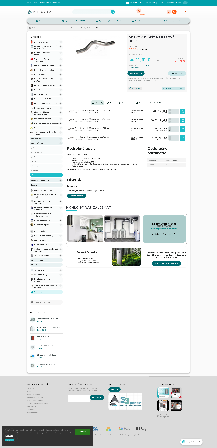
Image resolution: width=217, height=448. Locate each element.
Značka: (133, 67)
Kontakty (150, 3)
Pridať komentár (77, 196)
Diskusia (142, 103)
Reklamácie (31, 406)
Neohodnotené (144, 49)
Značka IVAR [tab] (155, 103)
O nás (160, 3)
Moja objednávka (33, 412)
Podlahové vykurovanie (141, 20)
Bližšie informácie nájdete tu (166, 263)
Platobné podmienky (35, 400)
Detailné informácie (177, 73)
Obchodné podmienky (35, 397)
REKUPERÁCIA (164, 226)
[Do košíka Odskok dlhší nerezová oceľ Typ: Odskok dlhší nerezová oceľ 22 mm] (182, 129)
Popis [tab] (112, 103)
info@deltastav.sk (114, 435)
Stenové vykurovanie (172, 20)
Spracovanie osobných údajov (39, 403)
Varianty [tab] (99, 103)
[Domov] (30, 28)
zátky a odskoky (171, 160)
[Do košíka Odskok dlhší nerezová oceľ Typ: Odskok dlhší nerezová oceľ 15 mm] (182, 111)
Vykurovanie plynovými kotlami (108, 20)
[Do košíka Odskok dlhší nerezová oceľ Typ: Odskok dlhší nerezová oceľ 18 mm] (182, 120)
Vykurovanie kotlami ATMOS (73, 20)
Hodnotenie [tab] (127, 103)
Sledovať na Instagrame (164, 416)
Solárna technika (42, 20)
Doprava (30, 409)
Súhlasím (83, 431)
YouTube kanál (136, 3)
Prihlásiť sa (96, 398)
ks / (114, 389)
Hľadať (113, 12)
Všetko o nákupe (33, 394)
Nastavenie (9, 440)
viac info (9, 436)
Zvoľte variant (136, 73)
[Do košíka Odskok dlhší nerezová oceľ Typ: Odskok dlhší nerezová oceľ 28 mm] (182, 138)
